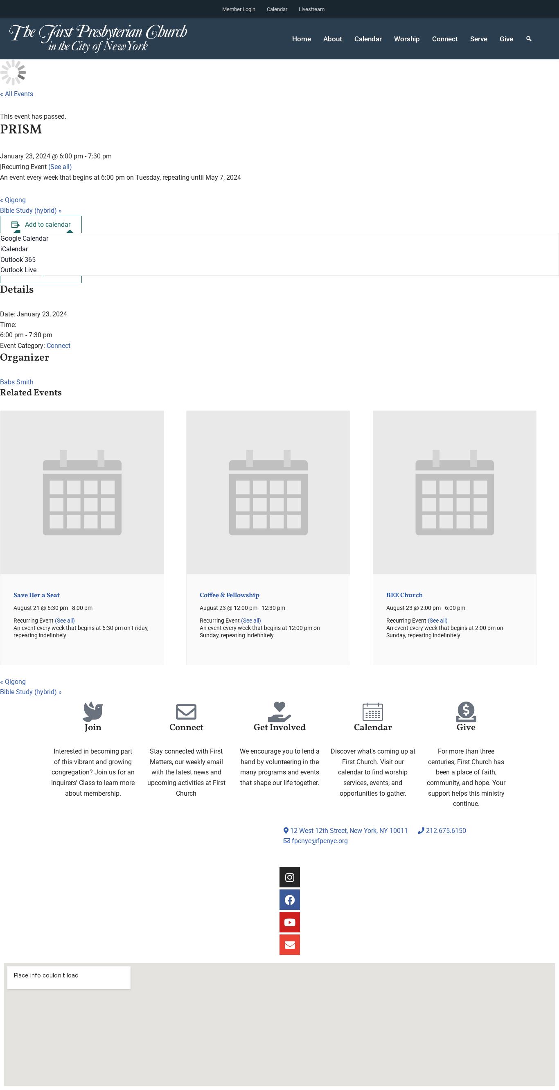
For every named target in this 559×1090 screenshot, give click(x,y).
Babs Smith (17, 382)
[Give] (466, 712)
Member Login (238, 9)
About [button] (332, 39)
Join (93, 728)
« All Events (16, 94)
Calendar (277, 9)
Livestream (312, 9)
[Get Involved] (279, 712)
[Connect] (186, 712)
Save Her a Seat (37, 595)
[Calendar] (373, 712)
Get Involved (280, 728)
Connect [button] (445, 39)
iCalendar (14, 249)
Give (506, 39)
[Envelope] (290, 944)
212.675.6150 (445, 831)
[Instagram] (290, 877)
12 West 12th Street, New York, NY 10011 (348, 831)
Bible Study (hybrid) (31, 210)
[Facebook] (290, 899)
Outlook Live (18, 270)
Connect (58, 346)
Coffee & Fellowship (229, 595)
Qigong (13, 200)
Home (301, 39)
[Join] (93, 712)
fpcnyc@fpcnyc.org (320, 841)
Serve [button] (478, 39)
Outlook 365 (18, 260)
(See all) (60, 167)
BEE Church (404, 595)
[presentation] (82, 572)
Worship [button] (407, 39)
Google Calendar (24, 238)
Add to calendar (47, 224)
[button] (529, 38)
